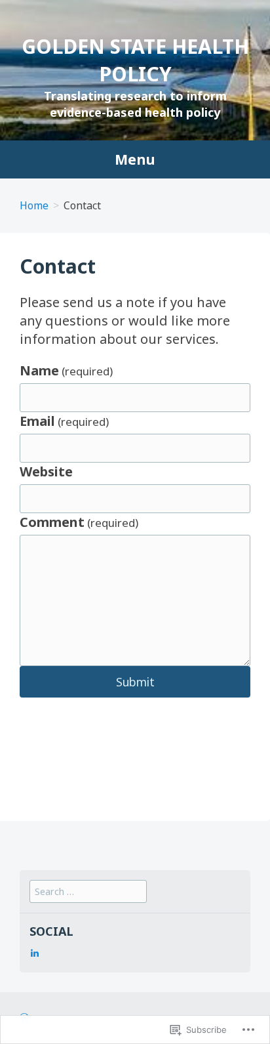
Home (34, 205)
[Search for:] (88, 891)
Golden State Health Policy (135, 60)
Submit (135, 682)
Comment (79, 522)
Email (64, 421)
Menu (135, 159)
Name (66, 370)
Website (46, 471)
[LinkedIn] (34, 953)
